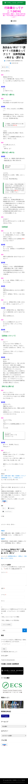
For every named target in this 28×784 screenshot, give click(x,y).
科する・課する (10, 524)
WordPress (22, 782)
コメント (4, 572)
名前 (3, 588)
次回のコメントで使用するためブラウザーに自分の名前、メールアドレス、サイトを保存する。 (13, 611)
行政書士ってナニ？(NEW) (14, 9)
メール (3, 594)
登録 (4, 648)
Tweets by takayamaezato (8, 660)
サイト (3, 601)
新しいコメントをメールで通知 (10, 616)
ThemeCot (12, 782)
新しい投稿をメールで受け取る (10, 620)
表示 (7, 67)
